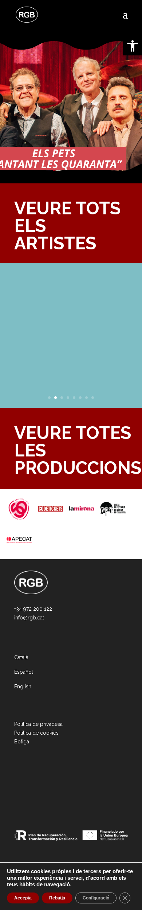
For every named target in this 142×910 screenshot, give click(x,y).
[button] (132, 45)
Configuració (96, 898)
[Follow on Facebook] (27, 788)
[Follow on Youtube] (62, 788)
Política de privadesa (38, 724)
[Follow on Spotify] (50, 788)
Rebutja (57, 898)
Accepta (23, 898)
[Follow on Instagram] (15, 788)
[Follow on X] (39, 788)
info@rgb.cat (29, 618)
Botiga (21, 741)
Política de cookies (36, 733)
